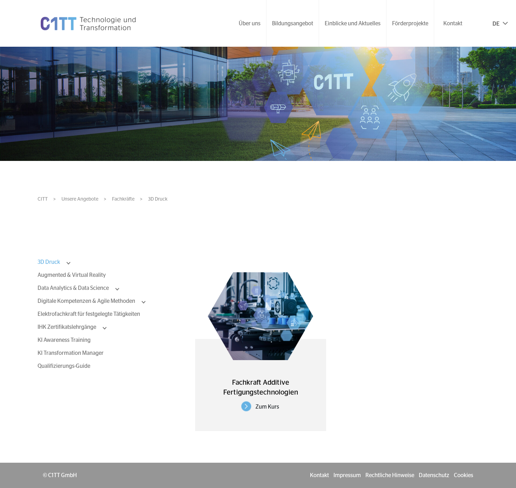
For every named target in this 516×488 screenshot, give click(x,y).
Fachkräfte (123, 199)
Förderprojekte (410, 23)
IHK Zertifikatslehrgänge (67, 327)
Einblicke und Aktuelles (353, 23)
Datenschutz (434, 475)
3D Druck (49, 262)
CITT (43, 199)
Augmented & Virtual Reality (72, 275)
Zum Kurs (267, 407)
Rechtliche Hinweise (389, 475)
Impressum (347, 475)
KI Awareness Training (64, 340)
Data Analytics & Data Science (73, 288)
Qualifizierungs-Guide (64, 366)
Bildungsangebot (292, 23)
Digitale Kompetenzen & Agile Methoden (86, 301)
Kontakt (452, 23)
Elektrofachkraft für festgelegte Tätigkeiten (89, 314)
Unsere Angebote (79, 199)
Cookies (463, 475)
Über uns (249, 23)
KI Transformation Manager (71, 353)
